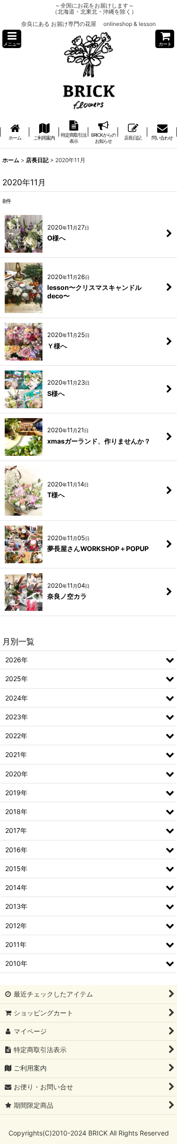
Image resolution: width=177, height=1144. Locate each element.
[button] (11, 39)
